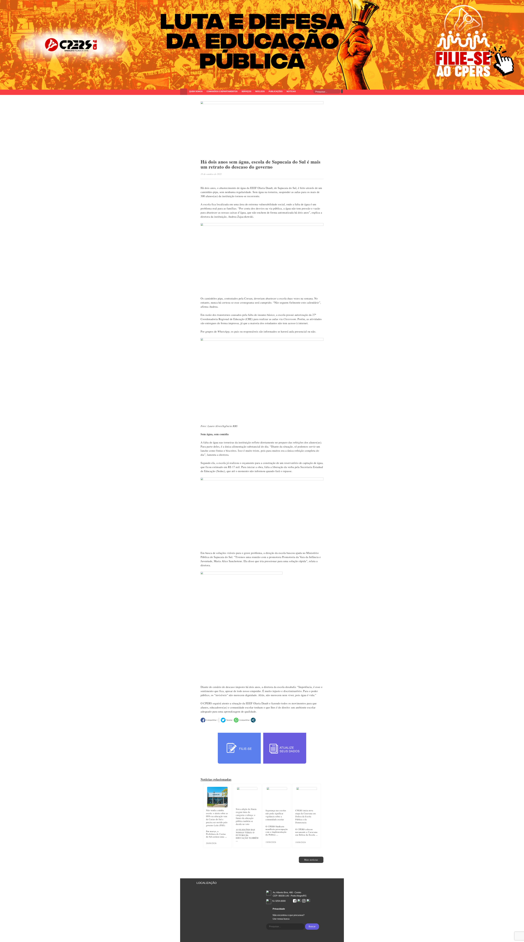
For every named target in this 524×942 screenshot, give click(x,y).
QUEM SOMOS (196, 91)
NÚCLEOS (260, 91)
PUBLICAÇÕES (275, 91)
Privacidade (279, 909)
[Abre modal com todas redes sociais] (253, 720)
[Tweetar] (227, 720)
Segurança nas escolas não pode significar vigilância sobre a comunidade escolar (276, 815)
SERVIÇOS (246, 91)
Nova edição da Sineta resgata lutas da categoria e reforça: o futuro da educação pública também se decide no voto (246, 816)
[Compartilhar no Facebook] (209, 720)
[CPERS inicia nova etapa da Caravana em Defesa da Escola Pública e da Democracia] (306, 789)
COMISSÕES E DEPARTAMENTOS (222, 91)
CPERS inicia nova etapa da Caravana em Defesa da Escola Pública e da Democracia (305, 816)
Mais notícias (311, 859)
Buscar (312, 926)
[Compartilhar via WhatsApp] (242, 720)
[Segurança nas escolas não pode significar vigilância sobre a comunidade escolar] (277, 789)
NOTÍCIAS (291, 91)
